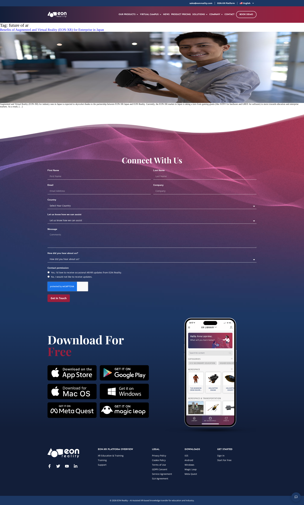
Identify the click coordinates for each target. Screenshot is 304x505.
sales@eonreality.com (201, 3)
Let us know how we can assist (64, 214)
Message (52, 229)
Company (158, 185)
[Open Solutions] (207, 14)
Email (50, 185)
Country (52, 199)
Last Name (159, 170)
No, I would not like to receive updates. (71, 276)
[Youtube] (67, 466)
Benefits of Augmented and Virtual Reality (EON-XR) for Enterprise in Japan (52, 30)
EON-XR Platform (226, 3)
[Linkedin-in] (76, 466)
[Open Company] (222, 14)
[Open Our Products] (137, 14)
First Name (53, 170)
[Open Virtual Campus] (160, 14)
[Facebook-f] (49, 466)
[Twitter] (58, 466)
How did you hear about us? (63, 253)
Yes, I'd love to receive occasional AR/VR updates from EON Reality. (86, 272)
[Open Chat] (296, 497)
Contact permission (58, 268)
